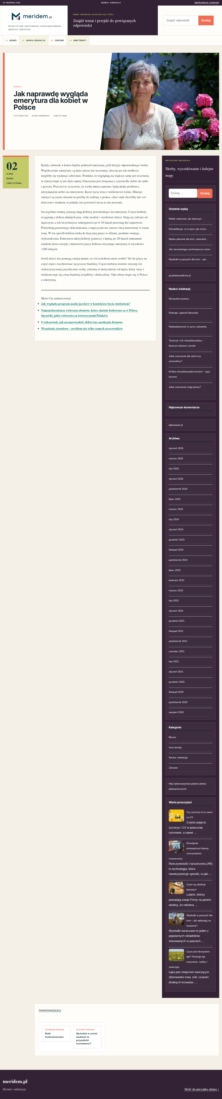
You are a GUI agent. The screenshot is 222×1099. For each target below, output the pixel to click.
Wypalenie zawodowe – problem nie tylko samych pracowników (82, 328)
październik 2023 (178, 560)
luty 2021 (174, 661)
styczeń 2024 (176, 529)
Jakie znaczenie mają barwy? (185, 387)
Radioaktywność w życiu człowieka (188, 326)
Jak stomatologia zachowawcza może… (190, 249)
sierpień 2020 (176, 712)
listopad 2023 (176, 549)
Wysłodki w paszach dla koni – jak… (188, 259)
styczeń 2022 (176, 610)
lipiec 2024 (175, 499)
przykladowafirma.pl (180, 275)
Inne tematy (80, 40)
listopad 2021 (176, 631)
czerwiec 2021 (177, 651)
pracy (57, 1010)
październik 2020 (178, 702)
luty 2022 (174, 600)
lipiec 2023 (175, 570)
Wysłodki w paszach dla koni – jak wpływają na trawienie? (199, 920)
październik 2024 (178, 488)
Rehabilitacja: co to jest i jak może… (188, 229)
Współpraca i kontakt (207, 3)
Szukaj (206, 20)
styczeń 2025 (176, 478)
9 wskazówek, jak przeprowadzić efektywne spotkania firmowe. (82, 322)
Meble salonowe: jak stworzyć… (186, 218)
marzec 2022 (176, 590)
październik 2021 (178, 641)
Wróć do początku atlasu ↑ (202, 1089)
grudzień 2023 (177, 539)
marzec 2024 (176, 509)
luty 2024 (174, 519)
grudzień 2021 (177, 620)
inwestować (46, 1010)
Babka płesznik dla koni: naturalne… (189, 239)
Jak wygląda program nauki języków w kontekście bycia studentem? (85, 303)
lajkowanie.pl (176, 425)
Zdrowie (59, 40)
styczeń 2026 (176, 448)
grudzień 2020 (177, 681)
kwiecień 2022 (176, 580)
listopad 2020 (176, 692)
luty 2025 (174, 468)
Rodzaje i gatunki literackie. (184, 312)
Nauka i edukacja (35, 40)
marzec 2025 (176, 458)
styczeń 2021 (176, 671)
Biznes (13, 40)
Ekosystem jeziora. (179, 298)
